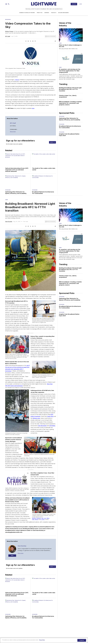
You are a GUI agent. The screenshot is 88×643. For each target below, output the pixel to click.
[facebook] (26, 41)
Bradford (34, 515)
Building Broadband (63, 12)
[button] (6, 4)
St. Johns (42, 516)
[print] (55, 41)
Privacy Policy (42, 639)
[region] (44, 640)
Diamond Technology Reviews (27, 12)
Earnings (46, 12)
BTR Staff (7, 36)
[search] (9, 4)
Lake (42, 515)
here (33, 108)
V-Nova (17, 79)
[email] (35, 41)
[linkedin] (28, 41)
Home (60, 43)
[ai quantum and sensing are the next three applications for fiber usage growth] (71, 59)
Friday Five (39, 12)
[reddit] (32, 41)
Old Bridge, (52, 425)
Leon (45, 515)
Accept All (82, 640)
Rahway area (36, 418)
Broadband (8, 19)
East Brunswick (42, 425)
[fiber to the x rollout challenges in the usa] (71, 35)
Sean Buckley (8, 221)
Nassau (36, 516)
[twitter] (30, 41)
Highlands (39, 515)
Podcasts (53, 12)
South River (50, 416)
